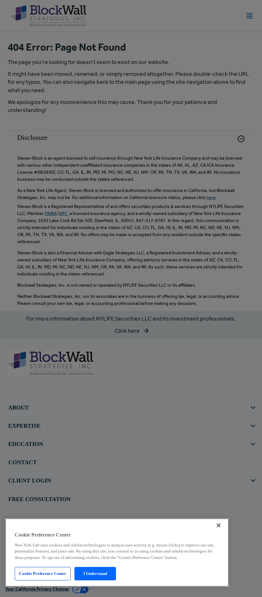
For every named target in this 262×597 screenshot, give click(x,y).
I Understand (95, 573)
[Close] (219, 525)
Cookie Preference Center (42, 573)
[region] (117, 552)
